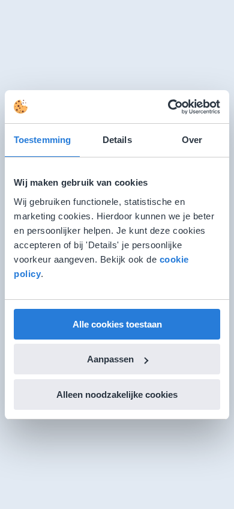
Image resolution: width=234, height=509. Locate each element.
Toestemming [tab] (42, 140)
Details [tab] (117, 140)
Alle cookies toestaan (117, 324)
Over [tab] (192, 140)
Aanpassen (110, 359)
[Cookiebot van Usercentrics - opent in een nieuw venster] (168, 107)
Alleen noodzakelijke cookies (117, 394)
